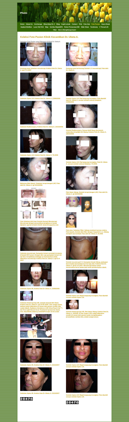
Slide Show (85, 27)
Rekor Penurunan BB (71, 27)
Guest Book (105, 24)
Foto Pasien (95, 24)
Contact (74, 24)
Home (22, 24)
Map (46, 27)
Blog (58, 24)
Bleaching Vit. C (49, 24)
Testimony (94, 27)
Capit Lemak (65, 24)
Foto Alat (87, 24)
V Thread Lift (103, 27)
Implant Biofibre (26, 27)
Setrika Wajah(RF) (56, 27)
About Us (29, 24)
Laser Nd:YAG (39, 27)
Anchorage (38, 24)
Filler (55, 30)
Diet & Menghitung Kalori (67, 30)
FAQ (80, 24)
